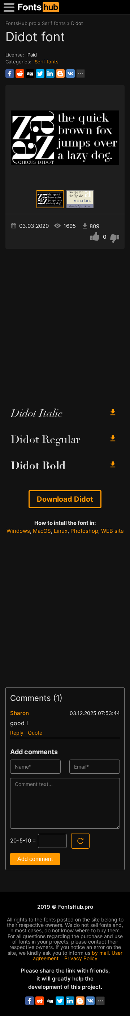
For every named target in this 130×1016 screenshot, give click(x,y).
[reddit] (20, 73)
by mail (100, 953)
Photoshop (84, 530)
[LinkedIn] (50, 73)
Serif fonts (46, 61)
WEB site (112, 530)
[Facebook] (9, 73)
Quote (35, 732)
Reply (16, 732)
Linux (61, 530)
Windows (18, 530)
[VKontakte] (70, 73)
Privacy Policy (81, 958)
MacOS (42, 530)
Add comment (35, 859)
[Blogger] (60, 73)
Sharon (19, 713)
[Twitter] (40, 73)
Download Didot (65, 499)
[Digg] (30, 73)
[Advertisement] (65, 325)
